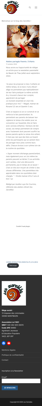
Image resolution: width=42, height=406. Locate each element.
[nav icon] (36, 7)
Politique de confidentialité (13, 355)
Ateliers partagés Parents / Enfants (20, 61)
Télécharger (13, 265)
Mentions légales (8, 350)
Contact (5, 360)
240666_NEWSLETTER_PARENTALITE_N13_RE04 (22, 262)
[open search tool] (30, 7)
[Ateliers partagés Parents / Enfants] (23, 41)
